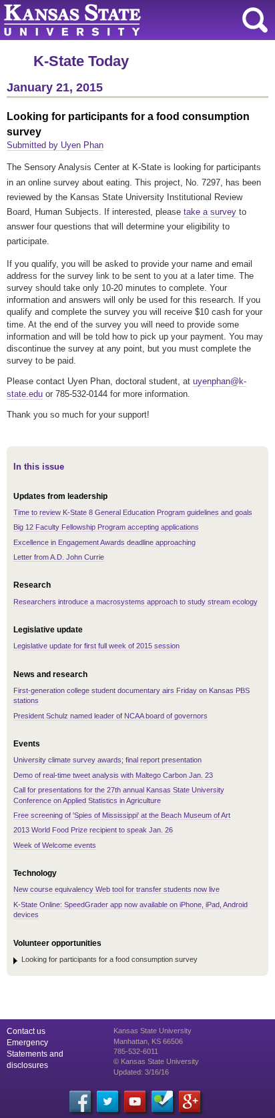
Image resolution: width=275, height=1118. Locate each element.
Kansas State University (122, 20)
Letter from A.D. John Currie (58, 557)
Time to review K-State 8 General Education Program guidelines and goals (132, 512)
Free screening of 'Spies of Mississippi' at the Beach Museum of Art (121, 815)
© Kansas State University (156, 1061)
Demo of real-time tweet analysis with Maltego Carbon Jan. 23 (113, 775)
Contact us (26, 1031)
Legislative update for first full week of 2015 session (96, 646)
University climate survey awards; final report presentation (107, 760)
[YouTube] (135, 1101)
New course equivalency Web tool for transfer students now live (116, 889)
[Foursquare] (162, 1101)
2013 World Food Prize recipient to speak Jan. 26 (93, 830)
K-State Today (81, 61)
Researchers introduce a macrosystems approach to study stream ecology (135, 602)
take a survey (211, 212)
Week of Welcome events (54, 845)
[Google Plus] (189, 1101)
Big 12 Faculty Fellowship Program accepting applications (106, 527)
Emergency (27, 1042)
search (255, 20)
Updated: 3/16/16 (141, 1072)
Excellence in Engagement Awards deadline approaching (104, 542)
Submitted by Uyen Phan (55, 145)
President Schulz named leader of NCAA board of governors (110, 716)
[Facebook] (80, 1101)
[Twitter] (107, 1101)
